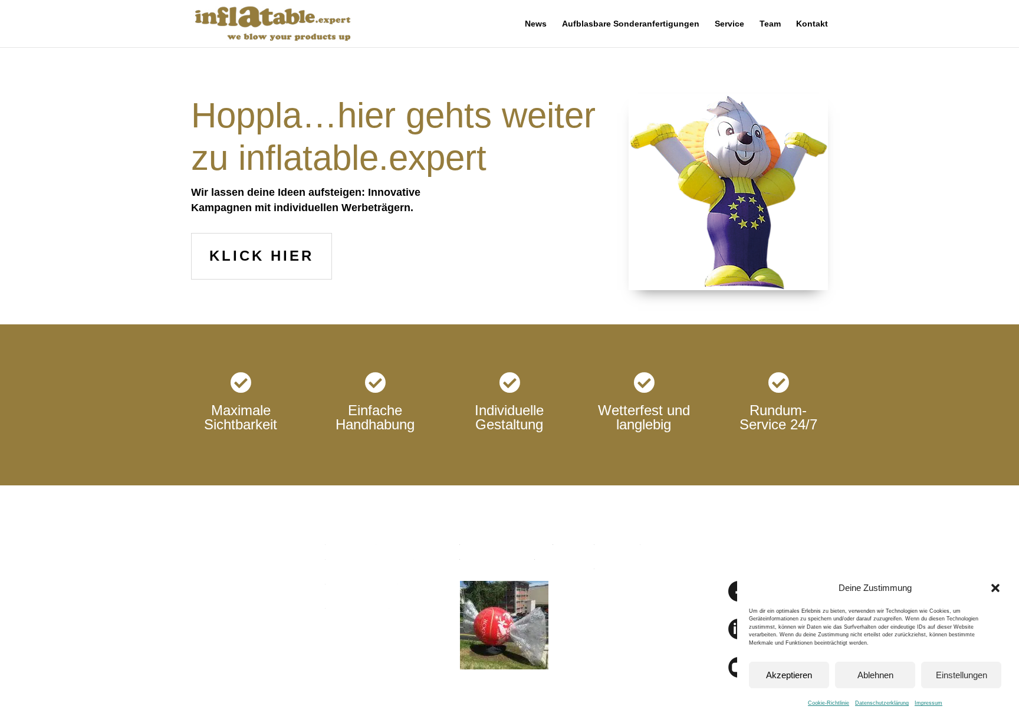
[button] (995, 588)
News (536, 23)
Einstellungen (961, 675)
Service (729, 23)
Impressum (928, 703)
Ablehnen (875, 675)
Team (770, 23)
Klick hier (261, 256)
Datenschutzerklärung (882, 703)
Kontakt (812, 23)
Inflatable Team (357, 604)
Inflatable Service (362, 580)
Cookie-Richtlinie (828, 703)
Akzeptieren (789, 675)
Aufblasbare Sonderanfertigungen (630, 23)
